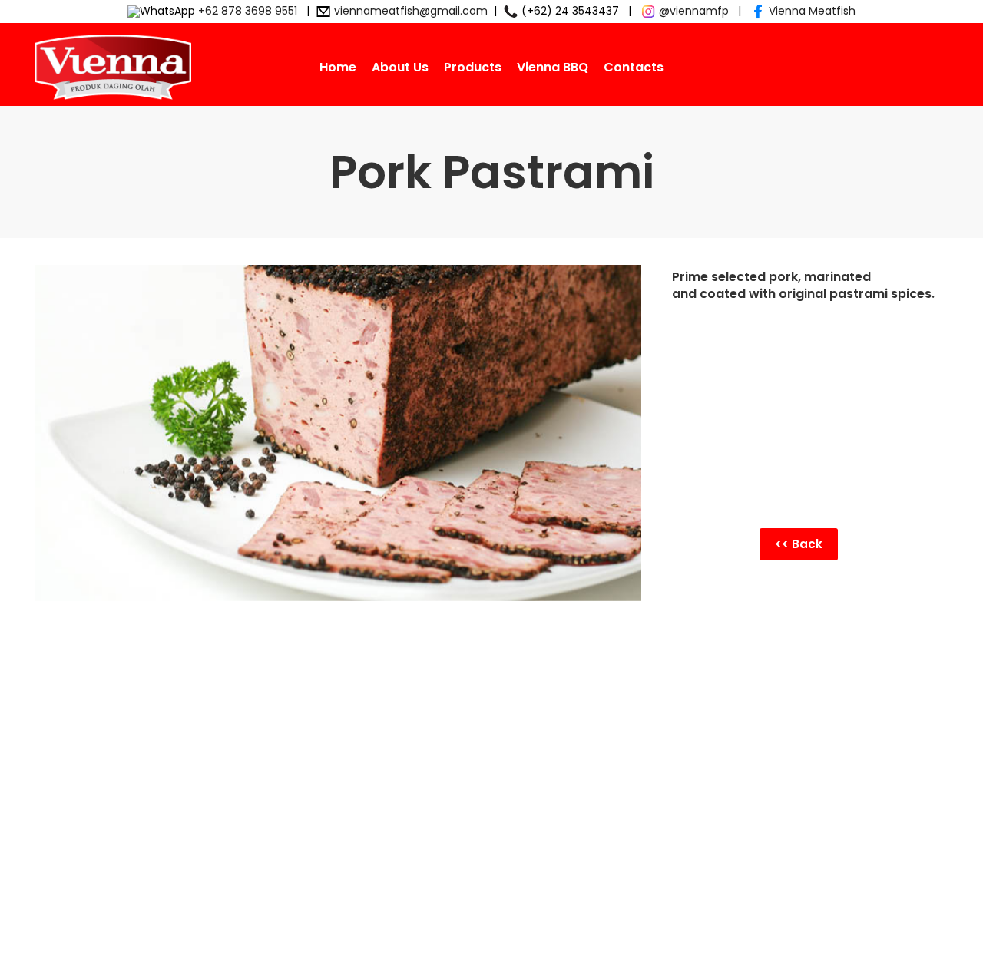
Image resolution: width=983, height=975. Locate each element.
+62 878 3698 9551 (247, 10)
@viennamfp (694, 10)
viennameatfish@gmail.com (411, 10)
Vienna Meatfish (812, 10)
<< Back (798, 544)
